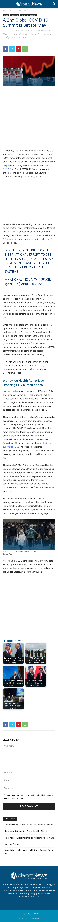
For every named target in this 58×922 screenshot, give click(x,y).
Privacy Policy (24, 913)
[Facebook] (5, 49)
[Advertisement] (29, 119)
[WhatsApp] (25, 49)
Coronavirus (23, 10)
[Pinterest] (18, 49)
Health (12, 10)
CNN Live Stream (12, 844)
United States (31, 15)
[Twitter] (12, 49)
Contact (36, 913)
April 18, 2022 (31, 284)
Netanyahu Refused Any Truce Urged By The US (26, 831)
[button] (4, 4)
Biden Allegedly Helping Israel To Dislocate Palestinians (29, 838)
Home (5, 10)
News (23, 15)
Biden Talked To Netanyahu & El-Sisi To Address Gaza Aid (29, 851)
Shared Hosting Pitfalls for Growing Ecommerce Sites (29, 825)
